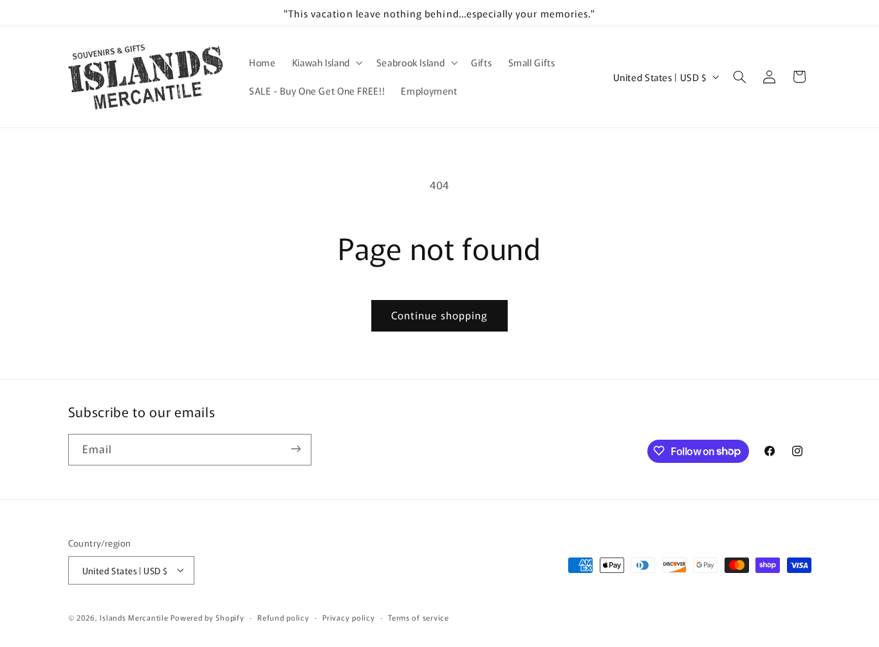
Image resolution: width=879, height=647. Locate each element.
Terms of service (418, 617)
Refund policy (283, 617)
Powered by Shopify (207, 617)
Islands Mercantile (134, 617)
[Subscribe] (295, 449)
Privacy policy (348, 617)
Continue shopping (439, 315)
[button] (326, 62)
